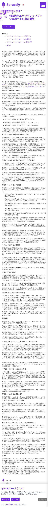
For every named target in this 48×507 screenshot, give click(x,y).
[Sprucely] (11, 5)
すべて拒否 (15, 499)
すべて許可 (5, 499)
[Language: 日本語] (23, 5)
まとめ (9, 45)
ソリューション (9, 27)
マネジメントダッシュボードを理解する (19, 36)
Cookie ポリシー (11, 504)
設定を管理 (42, 499)
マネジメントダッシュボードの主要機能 (19, 39)
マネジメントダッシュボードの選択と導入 (19, 42)
